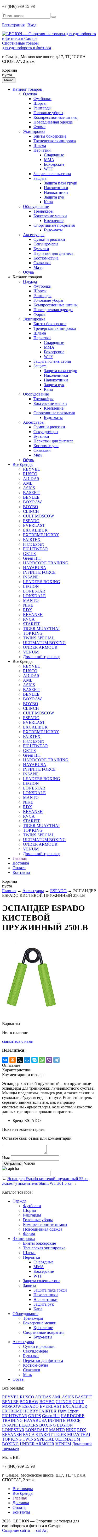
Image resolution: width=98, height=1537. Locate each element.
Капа (48, 202)
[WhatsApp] (42, 1060)
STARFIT (31, 624)
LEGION (31, 586)
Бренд (18, 1120)
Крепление (54, 220)
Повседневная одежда (53, 122)
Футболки (42, 98)
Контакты (21, 872)
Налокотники (56, 192)
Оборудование (36, 206)
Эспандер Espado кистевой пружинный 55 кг (47, 1178)
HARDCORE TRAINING (45, 563)
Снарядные (54, 155)
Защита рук (54, 197)
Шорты (40, 103)
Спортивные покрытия (54, 225)
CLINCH (31, 511)
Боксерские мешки (50, 216)
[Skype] (34, 1060)
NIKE (28, 605)
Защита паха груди (60, 183)
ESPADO (31, 520)
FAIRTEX (32, 539)
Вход (31, 25)
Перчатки (42, 150)
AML (27, 483)
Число (29, 1163)
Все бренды (23, 464)
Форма (39, 127)
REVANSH (33, 614)
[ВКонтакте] (5, 1060)
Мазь (37, 267)
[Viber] (49, 1060)
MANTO (31, 600)
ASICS (29, 488)
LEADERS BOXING (41, 581)
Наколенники (56, 188)
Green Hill (32, 558)
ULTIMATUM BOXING (44, 642)
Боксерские (54, 164)
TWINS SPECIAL (39, 638)
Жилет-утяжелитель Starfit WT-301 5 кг (37, 1183)
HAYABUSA (34, 567)
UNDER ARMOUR (40, 647)
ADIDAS (31, 478)
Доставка (21, 863)
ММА (49, 159)
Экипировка (34, 131)
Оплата (19, 868)
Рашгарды (42, 108)
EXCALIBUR (35, 530)
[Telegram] (56, 1060)
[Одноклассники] (12, 1060)
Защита (40, 178)
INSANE (31, 577)
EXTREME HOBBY (41, 535)
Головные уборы (48, 112)
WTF (48, 169)
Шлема (39, 145)
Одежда (30, 94)
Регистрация (13, 25)
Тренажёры (43, 211)
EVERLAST (34, 525)
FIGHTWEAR (35, 549)
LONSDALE (34, 596)
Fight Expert (33, 544)
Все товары (23, 1488)
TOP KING (33, 633)
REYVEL (31, 469)
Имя (6, 1158)
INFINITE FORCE (39, 572)
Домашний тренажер (41, 657)
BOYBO (30, 506)
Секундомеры (45, 244)
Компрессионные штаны (55, 117)
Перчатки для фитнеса (53, 253)
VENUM (31, 652)
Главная (20, 858)
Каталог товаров (27, 89)
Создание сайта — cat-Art (25, 1530)
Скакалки (42, 263)
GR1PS (29, 553)
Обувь (28, 272)
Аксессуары (33, 234)
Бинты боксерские (49, 136)
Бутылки (41, 248)
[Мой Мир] (27, 1060)
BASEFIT (31, 492)
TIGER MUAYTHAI (41, 628)
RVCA (29, 619)
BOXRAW (32, 502)
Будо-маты (53, 230)
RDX (27, 610)
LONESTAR (34, 591)
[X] (20, 1060)
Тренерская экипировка (54, 141)
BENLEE (31, 497)
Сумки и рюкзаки (49, 239)
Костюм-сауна (46, 258)
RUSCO (30, 474)
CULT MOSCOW (38, 516)
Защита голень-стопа (52, 173)
